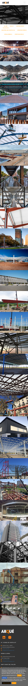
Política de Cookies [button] (6, 683)
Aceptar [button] (19, 675)
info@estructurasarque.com (8, 650)
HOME (3, 20)
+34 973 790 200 (5, 648)
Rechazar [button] (4, 677)
